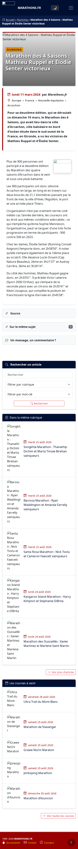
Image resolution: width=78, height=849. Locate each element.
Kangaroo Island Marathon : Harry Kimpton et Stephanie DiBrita (47, 599)
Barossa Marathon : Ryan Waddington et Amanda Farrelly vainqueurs (45, 504)
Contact (32, 842)
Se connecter (13, 842)
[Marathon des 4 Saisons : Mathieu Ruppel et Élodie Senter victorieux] (62, 166)
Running (22, 19)
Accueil (10, 19)
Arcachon (13, 105)
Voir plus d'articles (63, 672)
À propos (49, 842)
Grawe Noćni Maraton (39, 750)
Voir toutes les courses (60, 816)
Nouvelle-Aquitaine (51, 100)
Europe (16, 100)
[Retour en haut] (71, 842)
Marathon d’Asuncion (38, 798)
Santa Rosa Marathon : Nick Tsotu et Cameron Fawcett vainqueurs (47, 554)
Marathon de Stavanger (40, 727)
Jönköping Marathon (38, 773)
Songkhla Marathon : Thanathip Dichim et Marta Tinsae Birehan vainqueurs (45, 451)
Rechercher (41, 403)
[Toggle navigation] (71, 7)
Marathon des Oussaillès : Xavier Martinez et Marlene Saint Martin (46, 643)
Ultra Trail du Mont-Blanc (41, 702)
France (29, 100)
